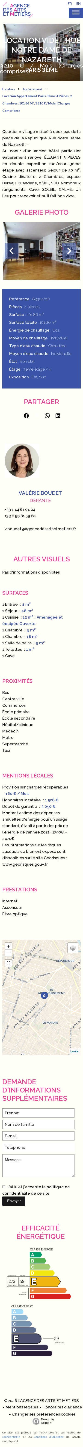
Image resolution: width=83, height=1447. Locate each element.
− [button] (8, 953)
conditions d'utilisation (49, 1437)
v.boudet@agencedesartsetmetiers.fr (40, 528)
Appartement (32, 89)
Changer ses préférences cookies (44, 1414)
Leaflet (75, 1051)
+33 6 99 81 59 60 (20, 516)
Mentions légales (22, 1407)
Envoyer (14, 1201)
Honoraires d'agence (62, 1407)
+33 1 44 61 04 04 (20, 509)
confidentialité (11, 1437)
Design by (47, 1421)
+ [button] (8, 946)
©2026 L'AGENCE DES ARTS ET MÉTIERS (41, 1400)
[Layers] (73, 948)
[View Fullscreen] (8, 963)
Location (8, 89)
